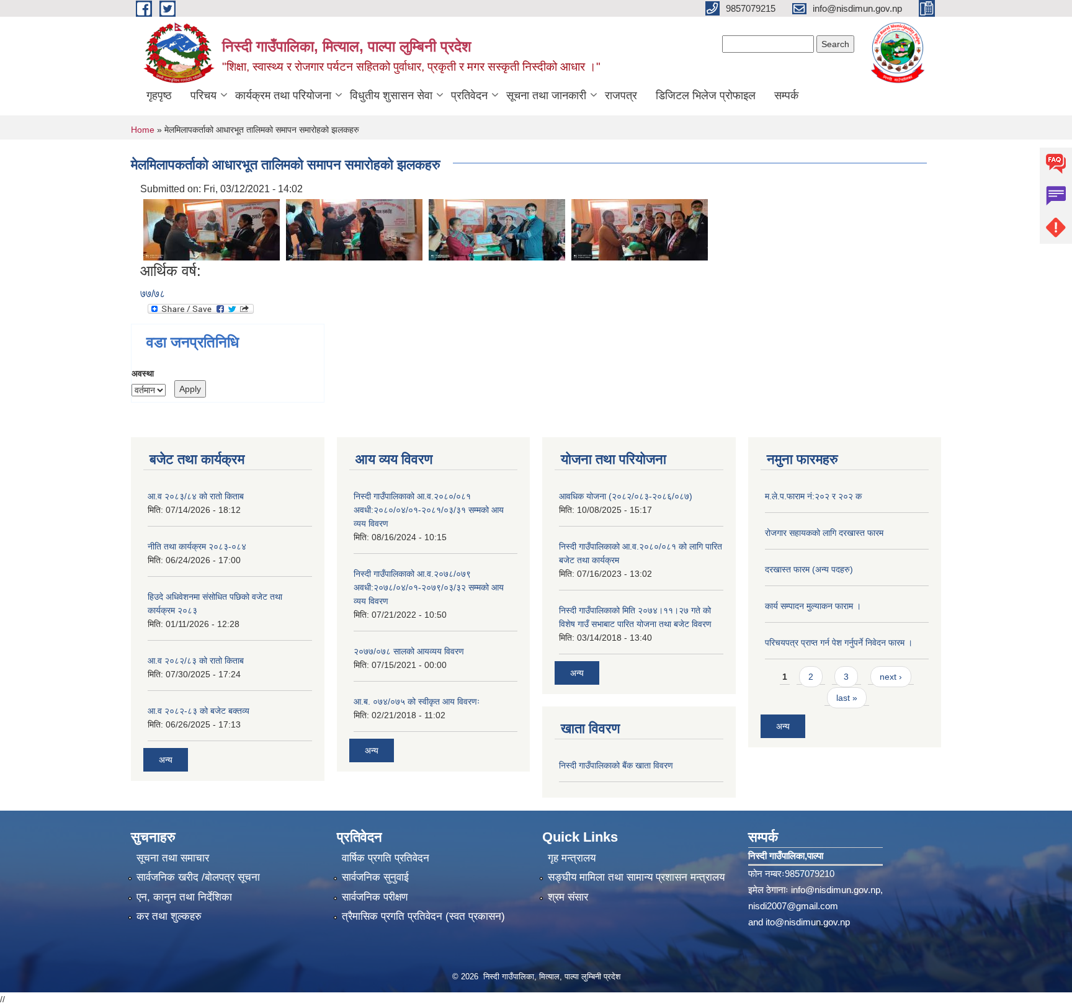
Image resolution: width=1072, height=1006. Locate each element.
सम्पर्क (786, 95)
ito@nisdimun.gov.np (808, 922)
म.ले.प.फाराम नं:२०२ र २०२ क (813, 496)
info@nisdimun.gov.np (835, 889)
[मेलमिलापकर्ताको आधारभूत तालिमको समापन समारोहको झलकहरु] (211, 229)
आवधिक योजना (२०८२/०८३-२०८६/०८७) (625, 496)
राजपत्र (621, 95)
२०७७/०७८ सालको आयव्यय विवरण (409, 651)
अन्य (165, 760)
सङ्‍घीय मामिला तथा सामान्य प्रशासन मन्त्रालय (636, 877)
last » (846, 698)
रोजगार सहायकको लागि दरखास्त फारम (824, 533)
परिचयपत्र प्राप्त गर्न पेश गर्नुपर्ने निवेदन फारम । (839, 643)
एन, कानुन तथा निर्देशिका (184, 897)
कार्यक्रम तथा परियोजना (283, 95)
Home (142, 130)
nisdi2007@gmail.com (793, 906)
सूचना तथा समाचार (172, 858)
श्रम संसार (568, 897)
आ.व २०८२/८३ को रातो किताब (196, 660)
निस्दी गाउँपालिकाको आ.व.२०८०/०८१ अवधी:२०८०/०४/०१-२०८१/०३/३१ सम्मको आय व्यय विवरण (429, 509)
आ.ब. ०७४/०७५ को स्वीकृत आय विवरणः (417, 701)
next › (891, 677)
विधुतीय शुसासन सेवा (391, 95)
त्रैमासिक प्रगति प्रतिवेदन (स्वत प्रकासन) (423, 916)
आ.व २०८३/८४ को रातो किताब (196, 496)
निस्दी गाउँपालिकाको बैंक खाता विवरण (616, 765)
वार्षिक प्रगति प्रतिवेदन (385, 858)
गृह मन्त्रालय (572, 858)
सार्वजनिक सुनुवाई (375, 877)
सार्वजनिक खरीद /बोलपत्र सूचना (198, 877)
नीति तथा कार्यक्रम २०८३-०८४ (197, 546)
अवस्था (143, 373)
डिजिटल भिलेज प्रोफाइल (706, 95)
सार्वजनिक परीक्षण (375, 897)
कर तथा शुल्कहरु (169, 916)
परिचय (203, 95)
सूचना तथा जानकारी (546, 95)
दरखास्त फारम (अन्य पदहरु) (809, 569)
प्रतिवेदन (469, 95)
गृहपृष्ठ (159, 95)
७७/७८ (152, 293)
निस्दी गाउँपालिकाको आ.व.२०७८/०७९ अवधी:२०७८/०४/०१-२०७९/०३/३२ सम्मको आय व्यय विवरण (429, 587)
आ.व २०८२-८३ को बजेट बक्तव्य (198, 711)
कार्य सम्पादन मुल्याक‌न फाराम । (813, 606)
